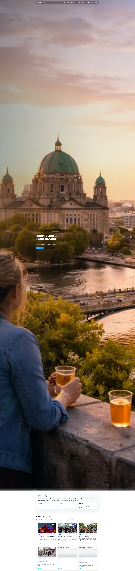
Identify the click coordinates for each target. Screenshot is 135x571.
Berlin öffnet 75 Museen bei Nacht (65, 559)
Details (40, 543)
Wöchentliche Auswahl (50, 248)
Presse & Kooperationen (80, 2)
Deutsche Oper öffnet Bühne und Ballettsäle (46, 559)
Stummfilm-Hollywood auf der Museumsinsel (46, 536)
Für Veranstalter (71, 2)
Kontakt (96, 2)
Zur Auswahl (40, 248)
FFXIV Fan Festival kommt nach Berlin (65, 536)
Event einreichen (90, 2)
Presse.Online (55, 231)
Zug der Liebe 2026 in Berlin (84, 536)
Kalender (64, 2)
